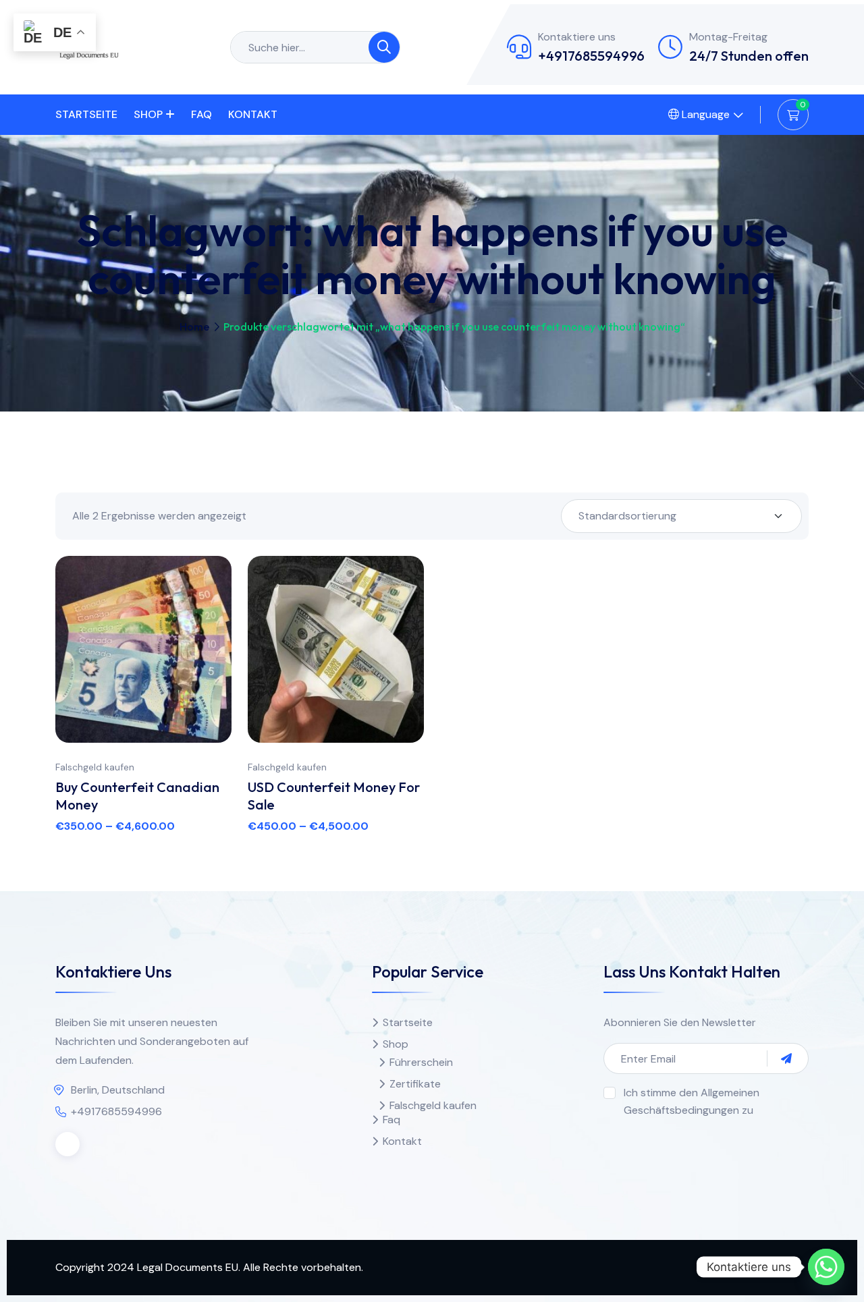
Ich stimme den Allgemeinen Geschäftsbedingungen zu (691, 1101)
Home (194, 326)
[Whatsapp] (826, 1267)
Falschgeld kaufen (94, 767)
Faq (201, 114)
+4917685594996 (591, 55)
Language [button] (704, 114)
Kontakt (252, 114)
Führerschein (421, 1062)
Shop (148, 114)
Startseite (86, 114)
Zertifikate (415, 1084)
